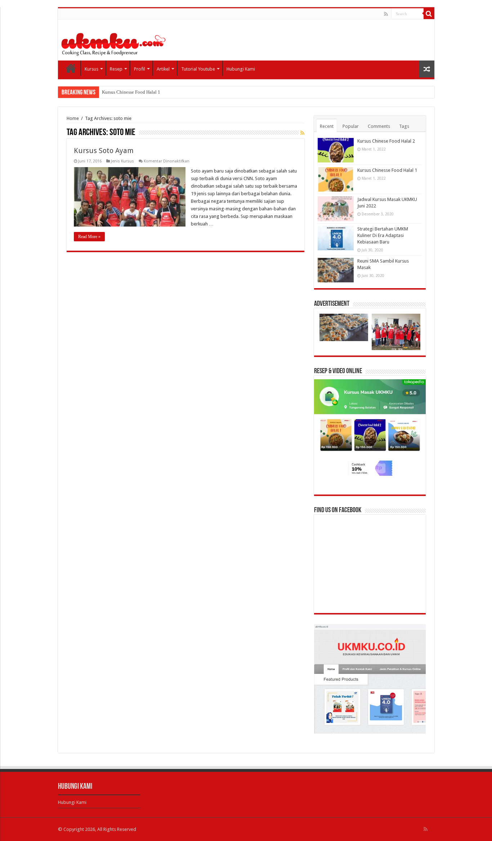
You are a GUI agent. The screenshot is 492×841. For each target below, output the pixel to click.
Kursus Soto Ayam (104, 150)
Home (71, 68)
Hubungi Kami (241, 69)
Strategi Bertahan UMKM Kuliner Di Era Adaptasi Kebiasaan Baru (382, 235)
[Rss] (386, 14)
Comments (379, 126)
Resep (116, 69)
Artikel (163, 69)
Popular (351, 126)
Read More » (89, 236)
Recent (327, 126)
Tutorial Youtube (198, 69)
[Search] (429, 13)
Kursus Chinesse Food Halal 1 (131, 92)
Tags (404, 126)
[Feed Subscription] (302, 133)
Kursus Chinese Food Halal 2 (386, 141)
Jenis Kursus (122, 161)
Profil (139, 69)
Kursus (91, 69)
